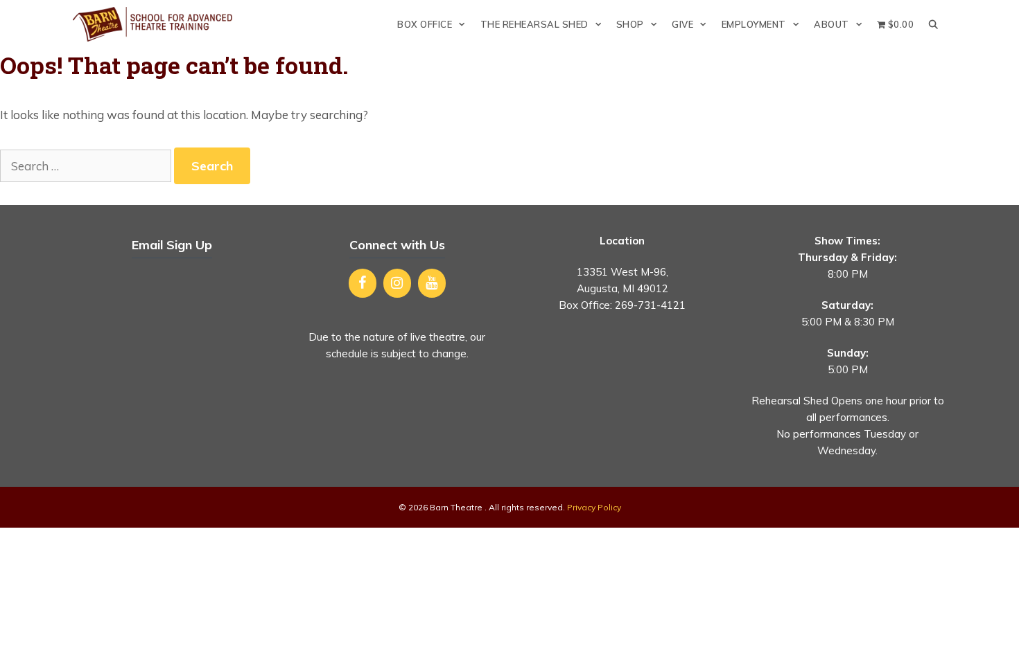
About (831, 24)
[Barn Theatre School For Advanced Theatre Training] (156, 24)
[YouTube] (432, 283)
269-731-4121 (650, 305)
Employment (754, 24)
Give (682, 24)
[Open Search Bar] (933, 24)
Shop (630, 24)
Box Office (424, 24)
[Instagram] (397, 283)
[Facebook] (362, 283)
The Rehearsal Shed (534, 24)
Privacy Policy (594, 507)
